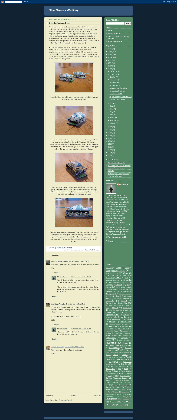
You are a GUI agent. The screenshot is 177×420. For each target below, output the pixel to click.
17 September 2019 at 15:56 (75, 304)
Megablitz (111, 171)
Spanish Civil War (126, 382)
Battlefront (124, 289)
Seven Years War (125, 376)
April (112, 115)
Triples (116, 389)
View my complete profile (117, 237)
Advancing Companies (113, 280)
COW (129, 303)
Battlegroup (109, 291)
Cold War (110, 301)
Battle (129, 287)
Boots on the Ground (125, 294)
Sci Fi (129, 373)
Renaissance (123, 366)
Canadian (116, 298)
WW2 (91, 250)
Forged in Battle (110, 319)
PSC (129, 359)
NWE (117, 350)
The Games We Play (64, 10)
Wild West (126, 399)
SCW (109, 376)
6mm (117, 278)
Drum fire (119, 310)
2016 (110, 133)
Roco (126, 369)
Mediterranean (111, 338)
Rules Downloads (114, 33)
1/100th (108, 268)
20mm (115, 273)
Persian (115, 355)
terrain (117, 387)
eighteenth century (112, 315)
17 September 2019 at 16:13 (74, 347)
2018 (110, 127)
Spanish (115, 382)
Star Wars (115, 385)
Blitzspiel (125, 291)
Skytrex (108, 382)
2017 (110, 130)
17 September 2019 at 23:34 (81, 277)
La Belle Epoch (118, 333)
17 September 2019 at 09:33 (79, 261)
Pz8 (110, 362)
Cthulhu (127, 305)
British (118, 296)
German (77, 250)
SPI (109, 385)
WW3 (114, 405)
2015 (110, 135)
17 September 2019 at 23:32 (81, 329)
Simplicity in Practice (122, 380)
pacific (107, 352)
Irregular (108, 331)
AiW (107, 284)
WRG (107, 402)
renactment (110, 366)
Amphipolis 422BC (116, 94)
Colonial (124, 301)
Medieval (125, 335)
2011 (110, 147)
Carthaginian (125, 298)
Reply (53, 268)
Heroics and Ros (123, 328)
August (112, 103)
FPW (118, 319)
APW (128, 284)
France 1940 (127, 319)
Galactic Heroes (115, 324)
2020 (110, 66)
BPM (109, 296)
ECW (126, 312)
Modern (125, 343)
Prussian (120, 359)
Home (73, 396)
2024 (110, 54)
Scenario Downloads (115, 41)
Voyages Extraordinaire (112, 394)
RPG (116, 371)
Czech (107, 308)
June (112, 109)
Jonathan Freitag (57, 347)
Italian (116, 331)
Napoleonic (110, 345)
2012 (110, 144)
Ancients (118, 285)
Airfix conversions (114, 282)
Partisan (108, 355)
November (114, 74)
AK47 (111, 284)
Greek (110, 329)
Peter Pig (125, 355)
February (113, 120)
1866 (107, 273)
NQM (109, 350)
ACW (126, 278)
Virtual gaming (125, 392)
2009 (110, 153)
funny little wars (125, 322)
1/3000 (108, 271)
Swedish (123, 385)
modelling (84, 250)
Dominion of (127, 308)
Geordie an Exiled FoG (59, 261)
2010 (110, 150)
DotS (110, 310)
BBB (118, 291)
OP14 (126, 350)
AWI (117, 287)
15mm (72, 250)
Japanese (108, 333)
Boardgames (110, 294)
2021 (110, 63)
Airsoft (125, 282)
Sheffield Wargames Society (116, 378)
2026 (110, 49)
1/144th (118, 268)
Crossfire (119, 305)
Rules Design (126, 371)
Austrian (108, 287)
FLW (128, 317)
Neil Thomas (114, 348)
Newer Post (50, 396)
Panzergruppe (125, 352)
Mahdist (127, 333)
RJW (119, 369)
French (112, 322)
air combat (127, 280)
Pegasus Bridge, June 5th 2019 (120, 97)
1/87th (114, 271)
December (114, 71)
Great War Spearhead (125, 326)
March (112, 117)
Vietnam (116, 392)
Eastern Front (111, 312)
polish (120, 357)
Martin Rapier (62, 277)
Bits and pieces (115, 85)
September (114, 80)
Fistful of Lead (118, 317)
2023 (110, 57)
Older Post (97, 396)
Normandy (128, 348)
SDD (116, 376)
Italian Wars (125, 331)
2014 (110, 138)
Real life (124, 364)
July (111, 106)
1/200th (127, 268)
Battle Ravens (114, 82)
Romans (108, 371)
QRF (116, 362)
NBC (129, 345)
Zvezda (96, 250)
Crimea (111, 305)
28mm (125, 273)
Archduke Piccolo (58, 304)
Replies (56, 272)
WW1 (119, 402)
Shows (108, 380)
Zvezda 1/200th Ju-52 (117, 100)
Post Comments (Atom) (63, 400)
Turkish (123, 389)
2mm (107, 275)
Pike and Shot (110, 357)
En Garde (126, 314)
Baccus (123, 287)
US (109, 392)
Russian (120, 373)
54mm (118, 275)
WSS (113, 402)
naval (122, 345)
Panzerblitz (115, 352)
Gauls (126, 324)
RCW (115, 364)
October (113, 77)
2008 (110, 155)
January (113, 123)
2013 (110, 141)
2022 (110, 60)
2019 (110, 69)
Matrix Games (111, 335)
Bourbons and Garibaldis (118, 88)
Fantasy (108, 317)
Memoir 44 (110, 340)
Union (129, 389)
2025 (110, 51)
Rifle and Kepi (110, 369)
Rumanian (112, 373)
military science (124, 340)
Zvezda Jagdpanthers (117, 91)
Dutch (127, 310)
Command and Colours (114, 303)
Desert (115, 308)
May (112, 112)
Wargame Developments (116, 163)
